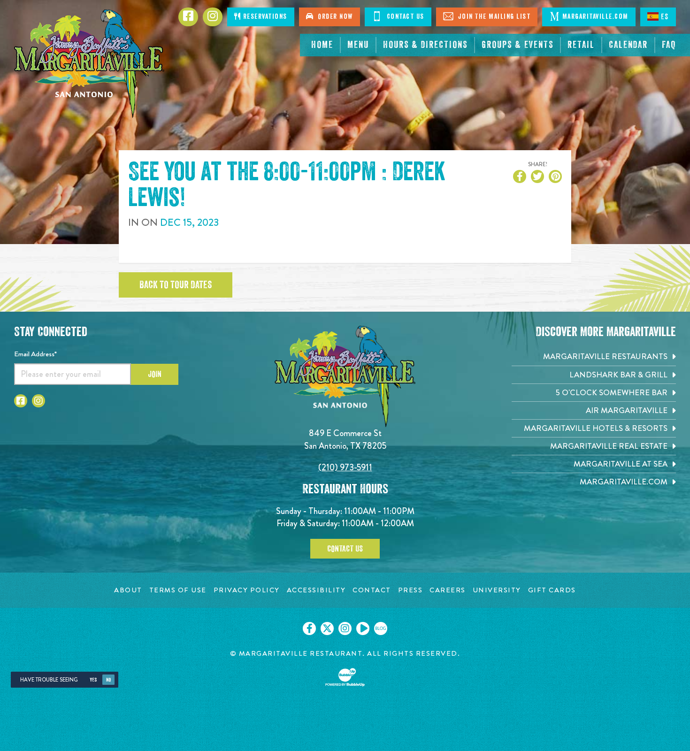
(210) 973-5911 (345, 467)
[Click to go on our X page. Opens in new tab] (327, 628)
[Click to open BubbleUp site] (345, 677)
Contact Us (404, 16)
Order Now (333, 16)
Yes (93, 679)
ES (665, 17)
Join (154, 374)
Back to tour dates (175, 285)
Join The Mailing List (493, 16)
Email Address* (35, 354)
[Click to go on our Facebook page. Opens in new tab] (309, 628)
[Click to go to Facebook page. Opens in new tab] (20, 400)
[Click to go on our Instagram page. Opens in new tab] (345, 628)
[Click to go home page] (89, 63)
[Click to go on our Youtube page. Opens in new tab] (362, 628)
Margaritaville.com (595, 16)
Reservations (264, 16)
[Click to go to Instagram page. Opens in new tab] (38, 400)
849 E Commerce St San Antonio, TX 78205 (345, 439)
